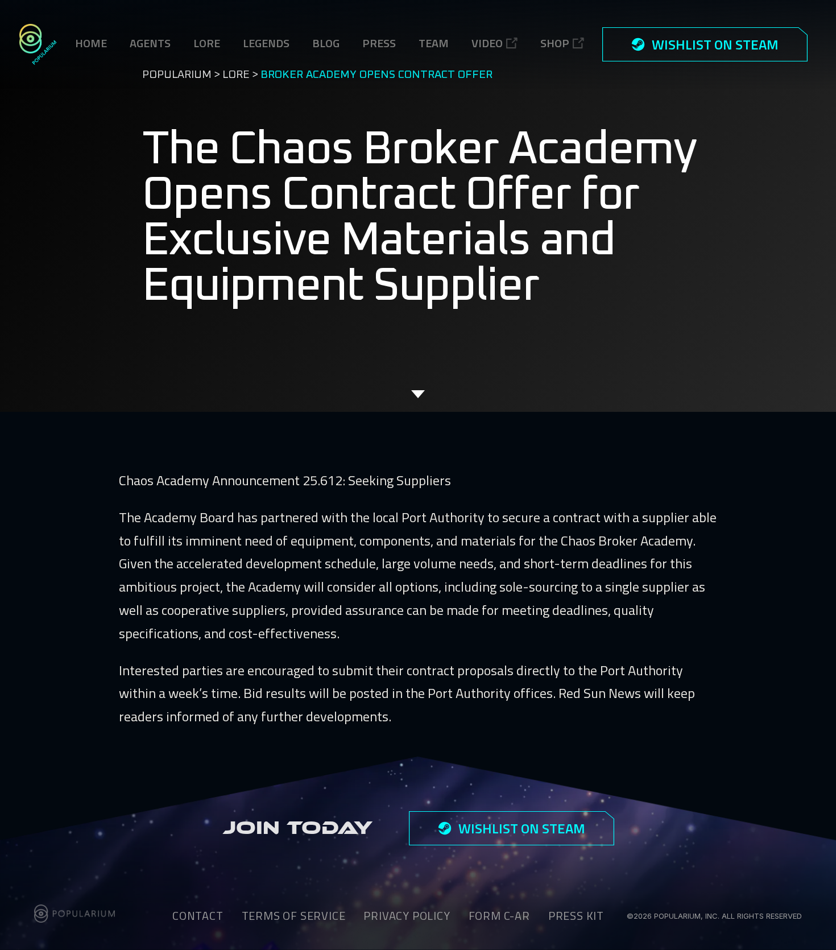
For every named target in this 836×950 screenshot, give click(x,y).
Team (434, 43)
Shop (554, 43)
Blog (326, 43)
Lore (236, 74)
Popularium (177, 74)
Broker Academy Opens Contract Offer (376, 74)
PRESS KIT (576, 915)
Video (487, 43)
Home (91, 43)
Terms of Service (294, 915)
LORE (206, 43)
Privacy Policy (406, 915)
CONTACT (198, 915)
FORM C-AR (499, 915)
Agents (150, 43)
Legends (266, 43)
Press (379, 43)
